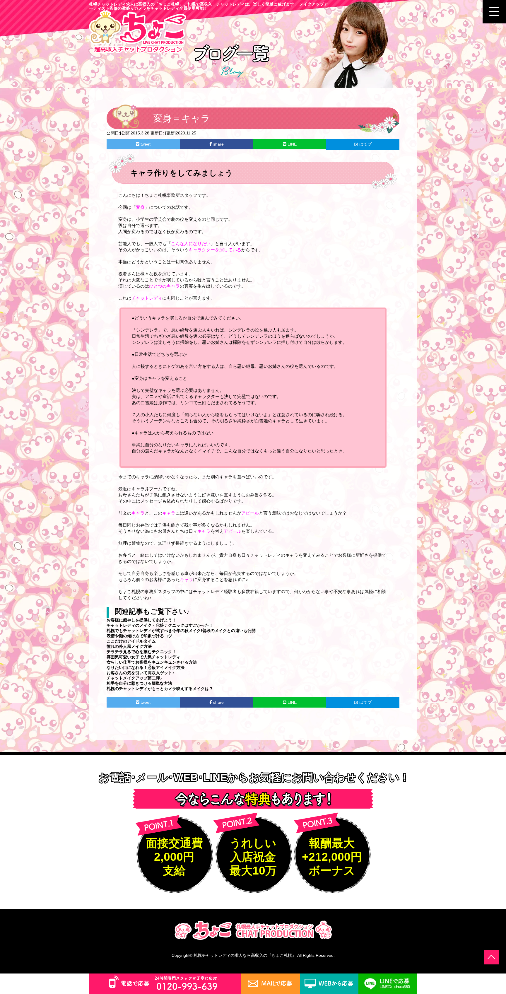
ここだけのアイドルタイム (131, 641)
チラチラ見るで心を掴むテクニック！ (141, 651)
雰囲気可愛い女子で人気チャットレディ (143, 657)
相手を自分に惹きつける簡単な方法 (139, 683)
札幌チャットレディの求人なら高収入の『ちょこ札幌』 (245, 955)
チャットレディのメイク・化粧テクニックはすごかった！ (160, 625)
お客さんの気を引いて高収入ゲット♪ (140, 672)
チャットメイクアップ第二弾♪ (134, 678)
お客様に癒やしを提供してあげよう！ (141, 620)
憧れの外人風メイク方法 (129, 646)
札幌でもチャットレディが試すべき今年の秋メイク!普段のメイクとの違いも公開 (181, 630)
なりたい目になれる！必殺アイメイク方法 (145, 667)
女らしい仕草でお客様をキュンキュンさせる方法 (152, 662)
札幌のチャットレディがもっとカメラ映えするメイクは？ (160, 688)
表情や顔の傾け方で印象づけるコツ (139, 635)
